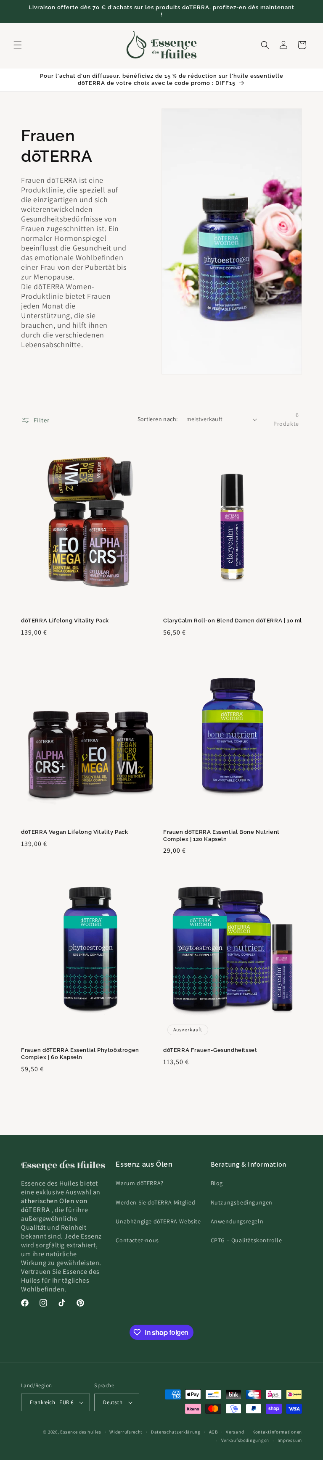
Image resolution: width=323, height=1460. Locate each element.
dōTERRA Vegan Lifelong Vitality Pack (74, 832)
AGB (213, 1432)
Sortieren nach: (158, 419)
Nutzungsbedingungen (242, 1202)
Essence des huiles (80, 1432)
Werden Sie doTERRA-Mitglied (155, 1202)
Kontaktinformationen (277, 1432)
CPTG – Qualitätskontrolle (246, 1240)
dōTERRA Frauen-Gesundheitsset (210, 1050)
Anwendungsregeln (237, 1221)
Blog (217, 1183)
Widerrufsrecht (126, 1432)
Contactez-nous (137, 1240)
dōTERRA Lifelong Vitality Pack (65, 620)
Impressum (290, 1440)
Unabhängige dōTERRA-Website (158, 1221)
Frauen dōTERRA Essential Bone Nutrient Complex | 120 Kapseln (221, 835)
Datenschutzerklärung (176, 1432)
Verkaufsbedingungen (245, 1440)
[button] (17, 45)
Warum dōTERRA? (139, 1183)
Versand (235, 1432)
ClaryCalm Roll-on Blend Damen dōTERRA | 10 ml (232, 620)
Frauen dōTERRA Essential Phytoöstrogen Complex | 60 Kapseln (80, 1053)
